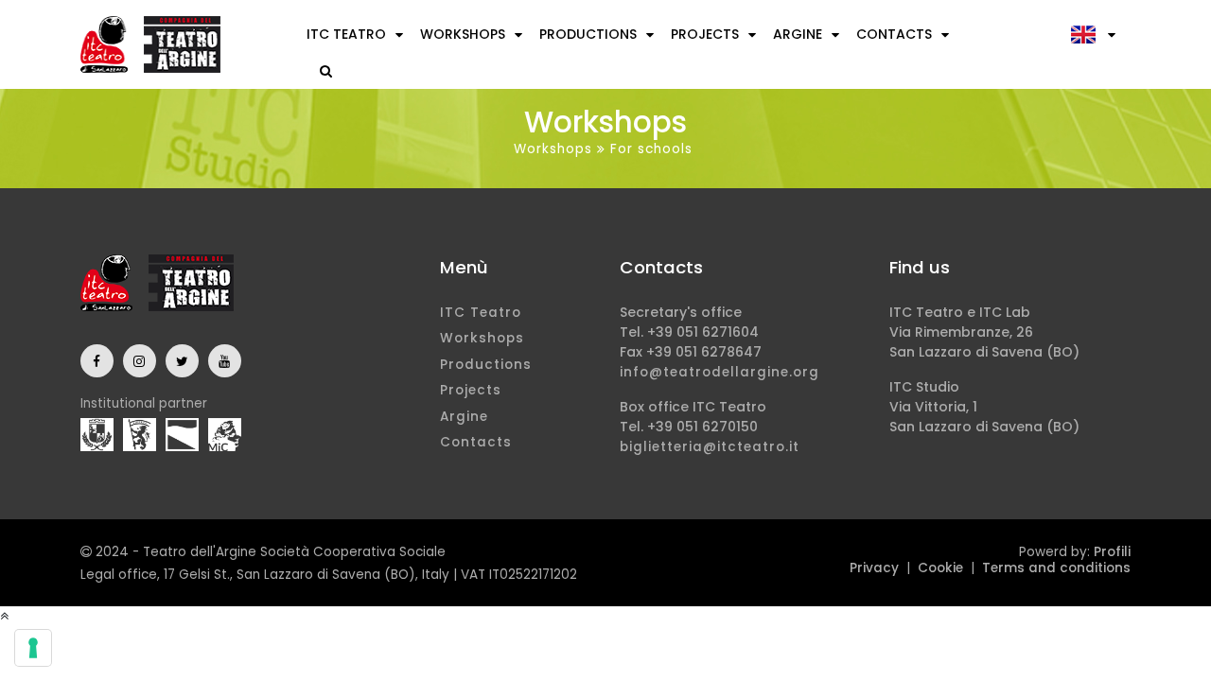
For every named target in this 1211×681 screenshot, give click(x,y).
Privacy (874, 568)
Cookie (940, 568)
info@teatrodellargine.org (719, 372)
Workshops (462, 34)
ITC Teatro (346, 34)
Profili (1112, 552)
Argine (797, 34)
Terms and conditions (1056, 568)
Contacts (894, 34)
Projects (705, 34)
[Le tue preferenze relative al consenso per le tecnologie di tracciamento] (33, 648)
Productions (588, 34)
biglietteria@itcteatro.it (709, 447)
